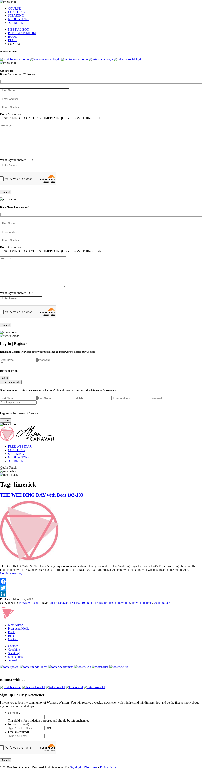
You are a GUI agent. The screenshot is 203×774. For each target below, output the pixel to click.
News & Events (29, 602)
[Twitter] (101, 588)
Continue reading (11, 573)
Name (18, 724)
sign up (6, 420)
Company (14, 712)
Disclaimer (90, 767)
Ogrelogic (76, 767)
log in (5, 377)
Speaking (14, 653)
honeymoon (122, 602)
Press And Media (18, 628)
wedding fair (162, 602)
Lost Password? (11, 382)
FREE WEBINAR (20, 446)
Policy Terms (108, 767)
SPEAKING (16, 15)
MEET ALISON (18, 29)
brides (99, 602)
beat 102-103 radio (81, 602)
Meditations (15, 656)
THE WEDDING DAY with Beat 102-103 (41, 495)
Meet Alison (15, 625)
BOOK (12, 36)
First (48, 728)
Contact (13, 639)
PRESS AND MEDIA (22, 33)
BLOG (12, 40)
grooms (108, 602)
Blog (11, 635)
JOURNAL (15, 22)
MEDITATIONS (18, 19)
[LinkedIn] (101, 594)
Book (11, 632)
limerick (137, 602)
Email (18, 732)
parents (147, 602)
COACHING (16, 12)
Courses (13, 646)
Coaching (14, 649)
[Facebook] (101, 581)
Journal (12, 660)
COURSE (14, 8)
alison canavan (59, 602)
